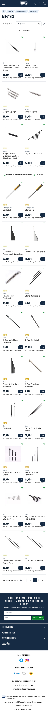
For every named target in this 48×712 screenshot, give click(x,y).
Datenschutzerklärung (24, 705)
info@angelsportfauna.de (24, 689)
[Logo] (24, 4)
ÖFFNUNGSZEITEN (9, 638)
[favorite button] (22, 37)
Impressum (38, 702)
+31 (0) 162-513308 (24, 685)
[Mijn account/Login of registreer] (40, 3)
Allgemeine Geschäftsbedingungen (18, 702)
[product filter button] (43, 23)
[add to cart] (20, 75)
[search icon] (35, 3)
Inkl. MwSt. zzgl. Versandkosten (12, 78)
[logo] (4, 697)
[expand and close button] (44, 627)
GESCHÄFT (6, 644)
